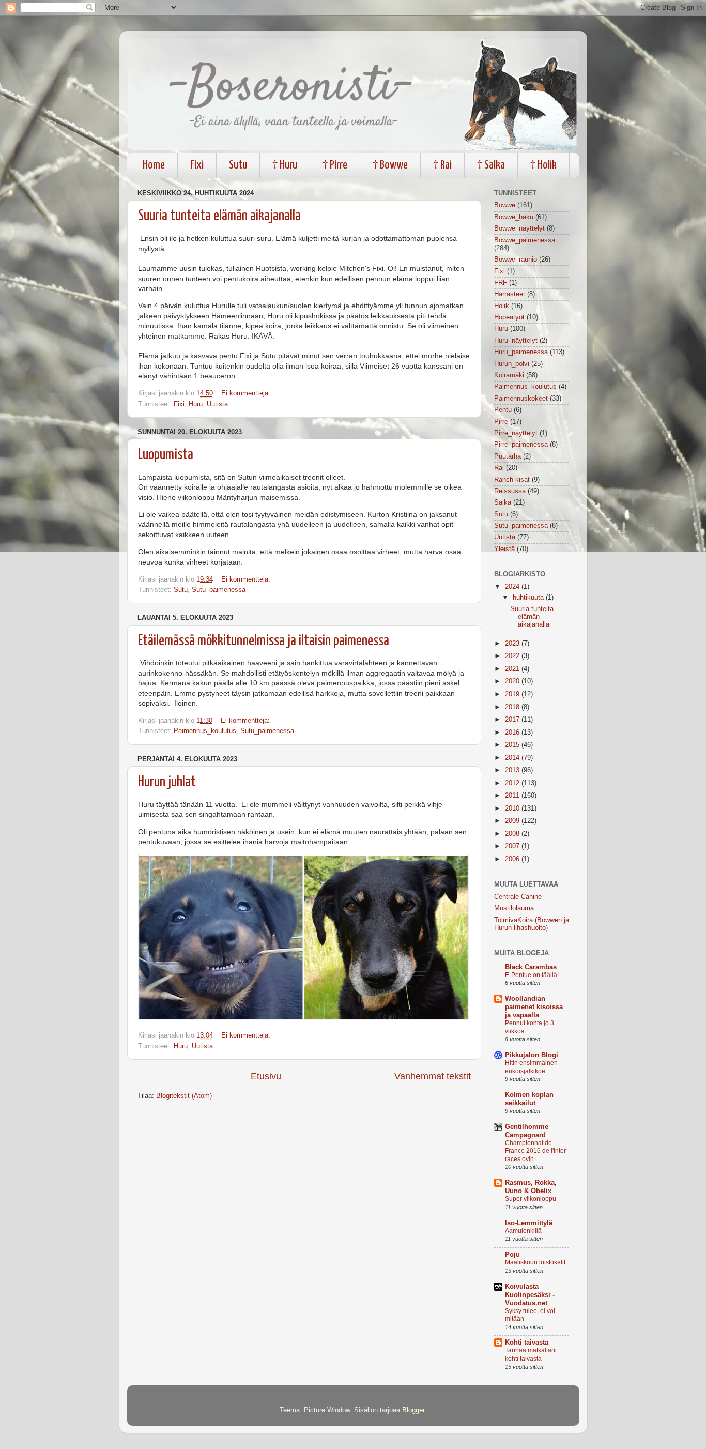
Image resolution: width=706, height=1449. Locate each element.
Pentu (503, 410)
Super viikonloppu (530, 1198)
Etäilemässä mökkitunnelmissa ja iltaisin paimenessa (263, 641)
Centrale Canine (518, 897)
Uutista (217, 404)
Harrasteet (509, 294)
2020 (513, 681)
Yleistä (504, 549)
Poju (512, 1254)
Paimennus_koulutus (205, 731)
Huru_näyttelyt (516, 340)
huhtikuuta (529, 597)
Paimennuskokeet (521, 398)
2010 (513, 808)
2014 (513, 757)
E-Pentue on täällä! (532, 975)
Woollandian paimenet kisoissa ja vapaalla (534, 1007)
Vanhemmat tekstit (432, 1076)
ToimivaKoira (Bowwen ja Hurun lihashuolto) (531, 924)
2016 (513, 732)
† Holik (543, 165)
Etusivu (266, 1076)
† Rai (442, 165)
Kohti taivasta (526, 1342)
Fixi (197, 165)
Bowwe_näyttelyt (519, 228)
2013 (513, 770)
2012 (513, 783)
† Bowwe (390, 165)
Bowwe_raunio (515, 259)
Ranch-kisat (512, 479)
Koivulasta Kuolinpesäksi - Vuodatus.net (530, 1295)
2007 (513, 846)
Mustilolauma (514, 908)
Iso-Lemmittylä (528, 1223)
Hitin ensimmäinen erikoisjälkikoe (531, 1067)
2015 (513, 745)
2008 (513, 833)
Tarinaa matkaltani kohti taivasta (531, 1354)
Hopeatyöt (509, 317)
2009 (513, 821)
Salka (502, 502)
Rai (499, 467)
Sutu (238, 165)
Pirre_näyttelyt (516, 433)
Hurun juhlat (167, 782)
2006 (513, 859)
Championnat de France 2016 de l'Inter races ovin (535, 1151)
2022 (513, 656)
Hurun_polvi (511, 364)
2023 (513, 643)
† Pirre (335, 165)
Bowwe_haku (513, 217)
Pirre (501, 421)
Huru (196, 404)
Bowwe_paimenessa (524, 240)
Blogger (413, 1410)
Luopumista (165, 455)
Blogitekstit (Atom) (184, 1096)
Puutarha (507, 456)
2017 (513, 719)
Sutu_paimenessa (218, 589)
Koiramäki (509, 375)
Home (154, 165)
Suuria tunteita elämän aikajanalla (219, 216)
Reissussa (510, 491)
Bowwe (504, 205)
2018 (513, 707)
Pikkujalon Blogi (531, 1055)
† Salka (491, 165)
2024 (513, 586)
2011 (513, 795)
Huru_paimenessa (521, 352)
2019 (513, 694)
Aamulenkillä (523, 1230)
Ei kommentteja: (245, 393)
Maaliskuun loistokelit (535, 1262)
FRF (500, 282)
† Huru (284, 165)
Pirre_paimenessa (521, 444)
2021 (513, 669)
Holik (501, 306)
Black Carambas (531, 967)
